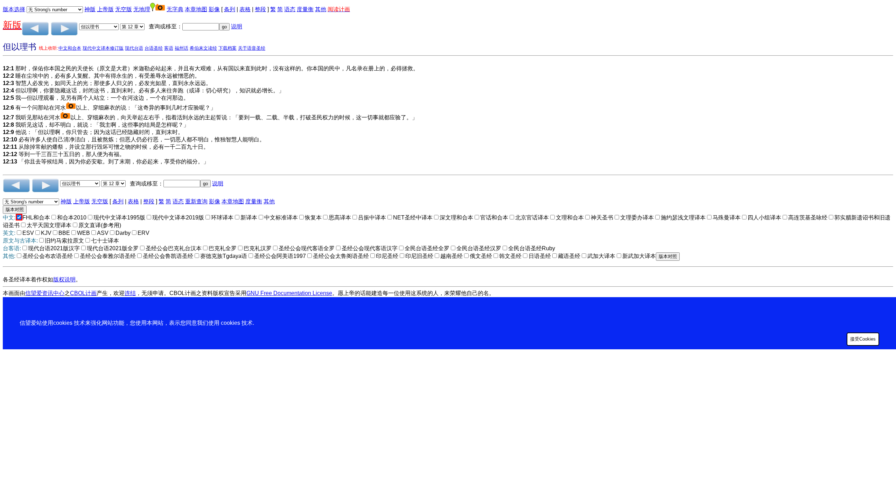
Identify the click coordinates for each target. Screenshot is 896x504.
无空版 (123, 9)
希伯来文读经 (203, 48)
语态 (289, 9)
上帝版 (105, 9)
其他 (320, 9)
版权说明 (64, 279)
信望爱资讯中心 (44, 293)
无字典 (175, 9)
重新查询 (196, 201)
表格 (245, 9)
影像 (214, 9)
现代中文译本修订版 (103, 48)
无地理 (141, 9)
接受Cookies (863, 339)
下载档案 (227, 48)
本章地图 (196, 9)
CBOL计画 (83, 293)
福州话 (181, 48)
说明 (236, 26)
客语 (168, 48)
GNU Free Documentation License (289, 293)
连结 (130, 293)
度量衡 (305, 9)
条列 (229, 9)
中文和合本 (69, 48)
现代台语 (134, 48)
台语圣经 (154, 48)
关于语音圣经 (251, 48)
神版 (90, 9)
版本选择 (14, 9)
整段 (260, 9)
